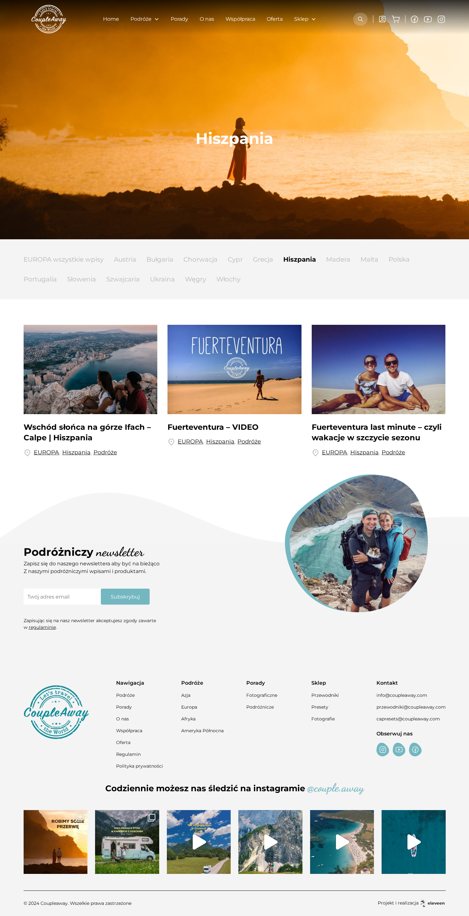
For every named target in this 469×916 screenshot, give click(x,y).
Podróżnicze (260, 707)
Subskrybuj (125, 597)
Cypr (235, 259)
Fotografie (323, 719)
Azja (185, 695)
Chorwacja (200, 259)
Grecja (263, 259)
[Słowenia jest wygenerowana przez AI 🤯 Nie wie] (270, 842)
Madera (338, 259)
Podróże (105, 452)
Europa (189, 707)
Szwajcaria (123, 279)
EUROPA (46, 452)
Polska (399, 259)
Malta (369, 259)
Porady (179, 19)
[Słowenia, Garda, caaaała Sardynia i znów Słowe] (127, 842)
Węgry (195, 279)
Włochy (228, 279)
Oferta (275, 19)
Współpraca (240, 19)
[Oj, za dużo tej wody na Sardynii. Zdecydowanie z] (414, 842)
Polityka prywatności (139, 766)
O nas (207, 19)
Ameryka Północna (202, 731)
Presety (319, 707)
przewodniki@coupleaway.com (411, 707)
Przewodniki (325, 695)
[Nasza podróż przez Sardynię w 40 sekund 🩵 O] (342, 842)
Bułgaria (159, 259)
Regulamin (128, 754)
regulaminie (42, 627)
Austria (125, 259)
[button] (144, 19)
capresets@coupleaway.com (408, 719)
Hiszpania (299, 259)
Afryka (188, 719)
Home (111, 19)
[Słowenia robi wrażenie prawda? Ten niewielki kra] (199, 842)
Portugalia (40, 279)
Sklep (301, 19)
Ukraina (162, 279)
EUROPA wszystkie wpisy (64, 259)
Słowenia (81, 279)
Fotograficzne (261, 695)
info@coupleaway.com (401, 695)
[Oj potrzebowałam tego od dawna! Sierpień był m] (56, 842)
